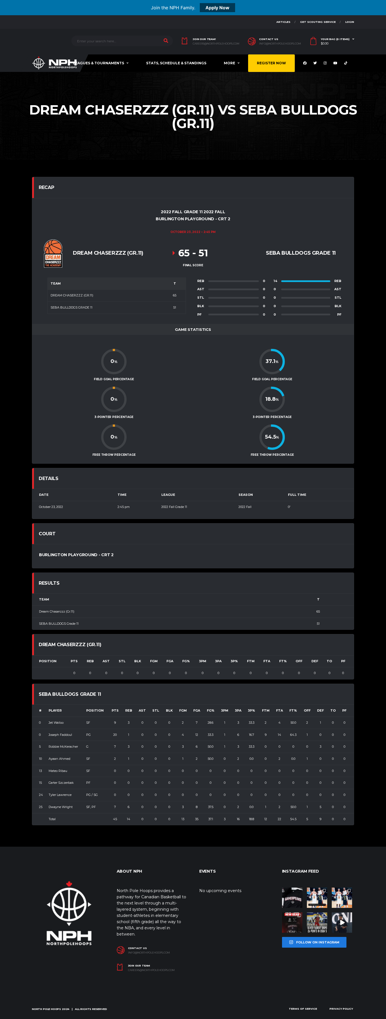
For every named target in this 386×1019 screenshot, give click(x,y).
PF (343, 661)
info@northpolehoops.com (280, 43)
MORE (229, 63)
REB (90, 661)
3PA (218, 661)
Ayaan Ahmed (59, 759)
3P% (234, 661)
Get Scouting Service (318, 21)
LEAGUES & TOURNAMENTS (98, 63)
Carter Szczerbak (61, 783)
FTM (251, 661)
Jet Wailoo (56, 723)
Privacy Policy (341, 1008)
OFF (299, 661)
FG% (186, 661)
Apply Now (217, 7)
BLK (137, 661)
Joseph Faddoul (60, 735)
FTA (266, 661)
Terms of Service (303, 1008)
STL (122, 661)
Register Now (271, 63)
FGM (154, 661)
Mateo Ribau (58, 771)
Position (48, 661)
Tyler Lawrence (60, 795)
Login (349, 21)
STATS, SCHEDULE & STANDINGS (176, 63)
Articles (283, 21)
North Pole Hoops (46, 1009)
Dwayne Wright (61, 807)
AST (106, 661)
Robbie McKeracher (63, 747)
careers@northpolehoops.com (216, 43)
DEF (314, 661)
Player (55, 710)
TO (329, 661)
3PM (202, 661)
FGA (169, 661)
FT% (283, 661)
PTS (74, 661)
